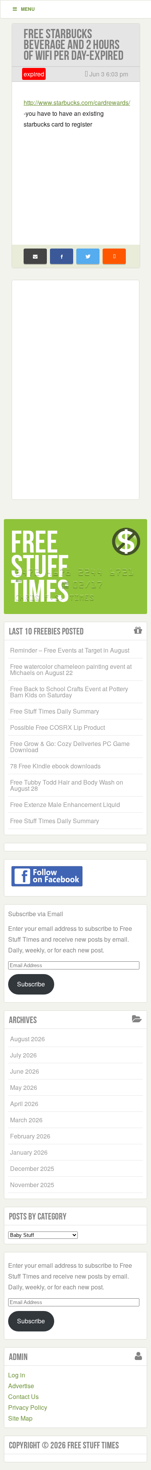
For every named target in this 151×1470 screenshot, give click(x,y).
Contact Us (23, 1396)
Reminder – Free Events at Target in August (69, 650)
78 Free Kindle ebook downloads (55, 765)
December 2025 (32, 1168)
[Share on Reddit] (114, 256)
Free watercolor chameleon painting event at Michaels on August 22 (71, 669)
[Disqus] (75, 388)
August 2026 (27, 1038)
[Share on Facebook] (61, 256)
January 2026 (29, 1152)
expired (34, 73)
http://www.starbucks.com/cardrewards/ (77, 102)
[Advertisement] (76, 182)
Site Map (20, 1418)
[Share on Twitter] (88, 256)
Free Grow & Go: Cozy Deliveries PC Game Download (70, 746)
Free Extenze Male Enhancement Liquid (65, 804)
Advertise (21, 1385)
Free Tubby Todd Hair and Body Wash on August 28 (66, 785)
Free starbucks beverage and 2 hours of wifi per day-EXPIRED (74, 45)
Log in (16, 1374)
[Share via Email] (35, 256)
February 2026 (30, 1136)
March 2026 (26, 1119)
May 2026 (23, 1087)
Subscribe (31, 983)
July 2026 (23, 1054)
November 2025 (32, 1184)
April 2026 (24, 1103)
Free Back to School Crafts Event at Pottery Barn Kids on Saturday (69, 691)
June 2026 (24, 1071)
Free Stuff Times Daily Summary (54, 711)
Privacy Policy (27, 1407)
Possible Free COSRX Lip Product (57, 727)
